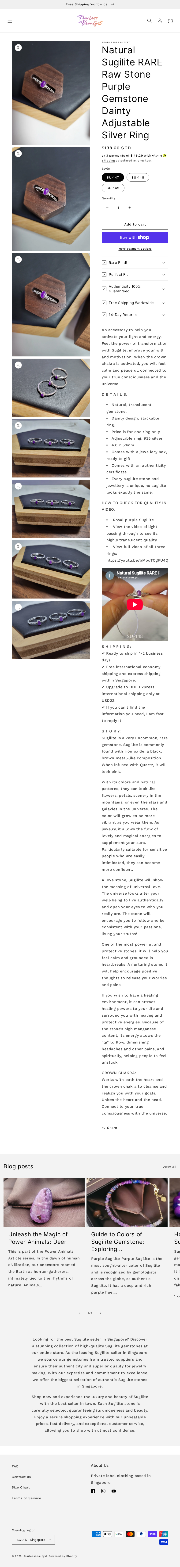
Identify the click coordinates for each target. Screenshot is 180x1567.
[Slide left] (80, 1313)
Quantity (109, 198)
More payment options (135, 248)
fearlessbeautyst (36, 1556)
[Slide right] (100, 1313)
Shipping (108, 160)
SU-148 (137, 177)
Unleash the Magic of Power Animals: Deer (38, 1238)
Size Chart (21, 1487)
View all (169, 1167)
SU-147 (113, 177)
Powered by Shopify (63, 1556)
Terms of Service (26, 1498)
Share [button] (112, 1128)
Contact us (21, 1477)
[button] (10, 21)
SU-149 (113, 188)
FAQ (15, 1466)
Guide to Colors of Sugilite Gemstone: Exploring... (117, 1241)
